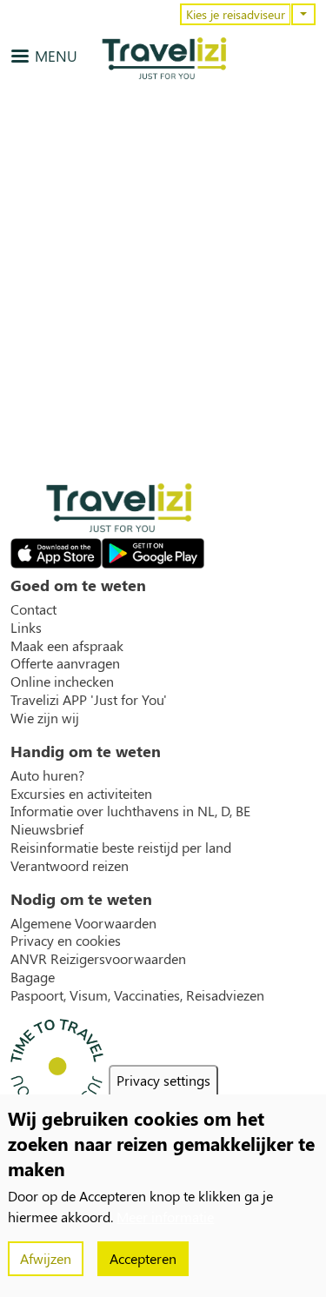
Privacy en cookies (65, 940)
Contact (33, 609)
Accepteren (143, 1258)
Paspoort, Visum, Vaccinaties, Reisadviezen (137, 995)
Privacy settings (163, 1080)
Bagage (32, 977)
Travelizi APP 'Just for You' (88, 699)
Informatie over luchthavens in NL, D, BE (130, 811)
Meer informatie (165, 1216)
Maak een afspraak (66, 646)
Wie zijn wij (44, 718)
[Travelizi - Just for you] (164, 58)
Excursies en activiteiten (81, 793)
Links (26, 627)
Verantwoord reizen (69, 866)
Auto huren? (47, 775)
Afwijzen (45, 1258)
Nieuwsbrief (46, 829)
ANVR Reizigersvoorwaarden (98, 959)
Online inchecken (62, 681)
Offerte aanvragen (65, 663)
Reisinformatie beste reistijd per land (120, 847)
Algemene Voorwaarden (83, 923)
